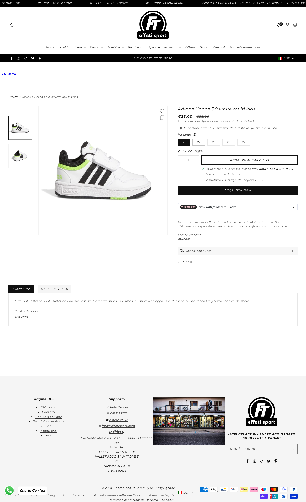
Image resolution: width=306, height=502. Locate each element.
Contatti (48, 412)
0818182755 (118, 413)
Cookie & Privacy (48, 417)
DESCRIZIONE (21, 288)
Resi (48, 435)
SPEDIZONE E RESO (54, 288)
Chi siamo (48, 407)
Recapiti (168, 499)
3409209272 (118, 420)
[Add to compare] (162, 117)
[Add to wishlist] (162, 111)
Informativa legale (160, 495)
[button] (11, 25)
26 (231, 143)
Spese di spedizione (215, 121)
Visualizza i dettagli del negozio (231, 180)
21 (184, 142)
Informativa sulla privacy (37, 495)
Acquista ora (237, 190)
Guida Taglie (193, 151)
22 (198, 142)
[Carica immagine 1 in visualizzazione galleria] (20, 128)
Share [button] (187, 262)
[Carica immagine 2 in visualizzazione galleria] (20, 156)
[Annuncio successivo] (208, 58)
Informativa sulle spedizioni (121, 495)
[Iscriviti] (292, 449)
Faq (49, 426)
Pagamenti (48, 431)
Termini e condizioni (48, 421)
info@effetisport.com (118, 426)
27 (246, 143)
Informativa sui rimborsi (78, 495)
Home (13, 97)
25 (216, 143)
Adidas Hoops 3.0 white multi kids (50, 97)
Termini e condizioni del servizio (133, 499)
